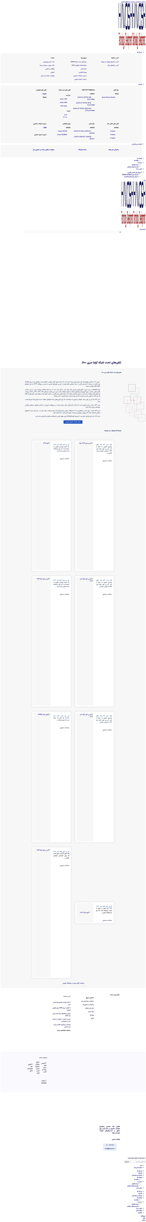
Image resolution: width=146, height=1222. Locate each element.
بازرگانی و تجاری (50, 69)
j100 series (65, 106)
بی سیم (66, 117)
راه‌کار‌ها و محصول (89, 1005)
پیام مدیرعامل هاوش (133, 167)
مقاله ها (136, 160)
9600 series (65, 102)
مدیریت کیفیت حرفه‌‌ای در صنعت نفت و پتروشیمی (61, 1020)
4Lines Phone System (110, 97)
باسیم (67, 115)
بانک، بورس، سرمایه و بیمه (47, 65)
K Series (114, 138)
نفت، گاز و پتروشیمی (48, 62)
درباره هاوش (135, 165)
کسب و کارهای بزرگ (113, 65)
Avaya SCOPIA (64, 131)
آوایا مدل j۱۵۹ (107, 580)
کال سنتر (62, 413)
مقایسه (140, 1212)
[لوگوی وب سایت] (138, 49)
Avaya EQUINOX (63, 135)
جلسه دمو (142, 229)
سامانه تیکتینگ (82, 150)
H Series (114, 135)
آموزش (52, 72)
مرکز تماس (84, 69)
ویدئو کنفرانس (83, 72)
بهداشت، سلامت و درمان (47, 76)
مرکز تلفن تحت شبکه (81, 62)
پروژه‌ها (92, 1015)
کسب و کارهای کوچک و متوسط (110, 62)
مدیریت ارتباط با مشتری (80, 76)
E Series (114, 131)
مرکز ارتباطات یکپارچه (81, 65)
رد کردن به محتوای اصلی (128, 2)
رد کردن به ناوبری (140, 2)
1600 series (65, 99)
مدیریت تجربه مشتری (80, 79)
